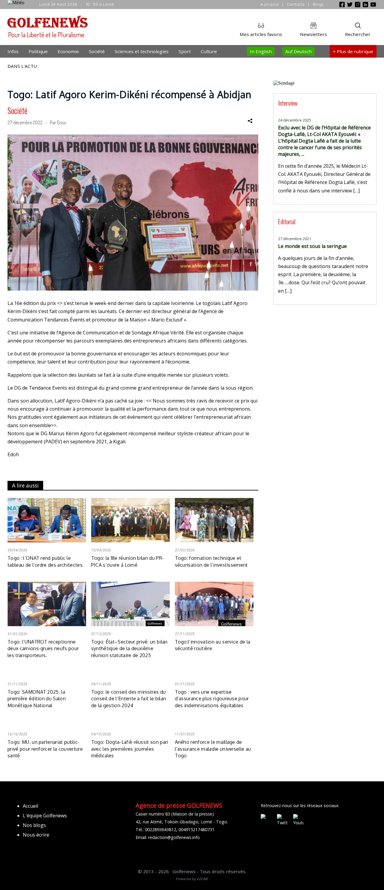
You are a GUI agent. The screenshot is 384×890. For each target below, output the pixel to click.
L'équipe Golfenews (45, 815)
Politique (38, 51)
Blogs (318, 4)
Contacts (295, 4)
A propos (269, 4)
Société (97, 51)
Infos (13, 51)
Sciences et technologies (142, 51)
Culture (209, 51)
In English (261, 51)
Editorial (287, 221)
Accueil (30, 806)
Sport (184, 51)
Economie (68, 51)
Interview (288, 102)
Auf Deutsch (298, 51)
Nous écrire (36, 834)
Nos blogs (34, 825)
